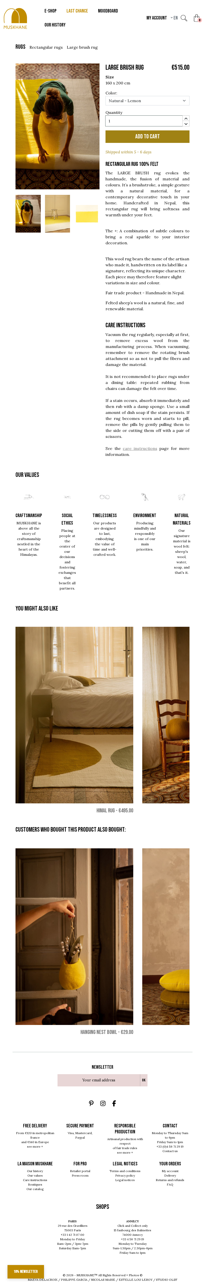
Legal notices (125, 1180)
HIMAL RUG (105, 810)
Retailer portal (80, 1171)
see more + (35, 1146)
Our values (35, 1175)
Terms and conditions (125, 1171)
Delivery (170, 1175)
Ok (144, 1080)
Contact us (170, 1151)
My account (170, 1171)
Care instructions (35, 1180)
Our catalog (35, 1189)
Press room (80, 1175)
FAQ (170, 1184)
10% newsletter (26, 1271)
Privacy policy (125, 1175)
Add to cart (147, 136)
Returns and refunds (170, 1180)
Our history (35, 1171)
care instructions (140, 448)
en (175, 18)
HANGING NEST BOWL (98, 1032)
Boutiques (35, 1184)
